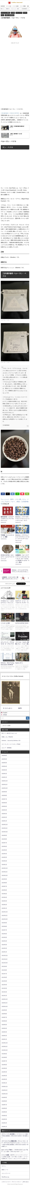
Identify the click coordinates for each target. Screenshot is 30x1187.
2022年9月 (4, 922)
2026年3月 (4, 769)
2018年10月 (5, 1093)
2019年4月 (4, 1071)
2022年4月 (4, 941)
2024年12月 (5, 824)
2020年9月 (4, 1010)
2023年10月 (5, 875)
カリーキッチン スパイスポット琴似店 (11, 744)
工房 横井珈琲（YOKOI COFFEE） (10, 113)
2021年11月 (4, 959)
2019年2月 (4, 1079)
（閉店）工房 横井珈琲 (9, 15)
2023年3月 (4, 900)
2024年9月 (4, 835)
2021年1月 (4, 995)
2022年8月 (4, 926)
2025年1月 (4, 820)
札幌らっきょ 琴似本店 (7, 736)
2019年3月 (4, 1075)
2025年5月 (4, 806)
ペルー (2, 15)
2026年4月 (4, 766)
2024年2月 (4, 860)
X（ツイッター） (8, 708)
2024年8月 (4, 839)
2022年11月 (4, 915)
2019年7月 (4, 1061)
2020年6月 (4, 1021)
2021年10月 (5, 962)
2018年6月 (4, 1108)
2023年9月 (4, 879)
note (20, 708)
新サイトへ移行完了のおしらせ (9, 733)
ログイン (4, 1166)
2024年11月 (4, 828)
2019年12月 (5, 1042)
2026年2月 (4, 773)
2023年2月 (4, 904)
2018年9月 (4, 1097)
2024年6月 (4, 846)
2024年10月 (5, 831)
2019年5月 (4, 1068)
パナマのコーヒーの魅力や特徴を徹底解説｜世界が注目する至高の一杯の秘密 (14, 1144)
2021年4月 (4, 984)
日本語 (5, 714)
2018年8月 (4, 1101)
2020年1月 (4, 1039)
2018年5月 (4, 1111)
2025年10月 (5, 788)
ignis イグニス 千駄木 (6, 1149)
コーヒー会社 (8, 6)
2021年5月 (4, 981)
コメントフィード (6, 1173)
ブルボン (25, 12)
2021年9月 (4, 966)
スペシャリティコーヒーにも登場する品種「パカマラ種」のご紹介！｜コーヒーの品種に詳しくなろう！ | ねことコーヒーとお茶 (14, 1156)
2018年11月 (4, 1090)
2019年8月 (4, 1057)
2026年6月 (4, 759)
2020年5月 (4, 1024)
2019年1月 (4, 1082)
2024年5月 (4, 850)
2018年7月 (4, 1104)
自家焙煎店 (3, 6)
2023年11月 (4, 871)
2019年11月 (4, 1046)
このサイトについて (6, 1181)
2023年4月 (4, 897)
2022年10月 (5, 919)
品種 (28, 6)
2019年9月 (4, 1053)
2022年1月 (4, 951)
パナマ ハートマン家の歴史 (8, 1134)
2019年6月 (4, 1064)
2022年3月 (4, 944)
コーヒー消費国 (23, 6)
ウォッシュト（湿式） (5, 12)
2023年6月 (4, 890)
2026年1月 (4, 777)
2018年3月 (4, 1119)
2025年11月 (4, 784)
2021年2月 (4, 991)
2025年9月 (4, 791)
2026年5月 (4, 762)
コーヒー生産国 (15, 6)
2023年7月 (4, 886)
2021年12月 (5, 955)
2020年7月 (4, 1017)
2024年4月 (4, 853)
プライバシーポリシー (17, 1181)
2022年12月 (5, 911)
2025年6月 (4, 802)
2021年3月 (4, 988)
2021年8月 (4, 970)
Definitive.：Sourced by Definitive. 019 (11, 740)
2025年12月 (5, 780)
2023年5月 (4, 893)
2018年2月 (4, 1122)
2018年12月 (5, 1086)
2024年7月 (4, 842)
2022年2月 (4, 948)
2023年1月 (4, 908)
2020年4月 (4, 1028)
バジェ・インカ (19, 12)
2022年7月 (4, 930)
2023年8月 (4, 882)
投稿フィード (5, 1169)
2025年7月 (4, 799)
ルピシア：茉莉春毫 (6, 747)
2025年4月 (4, 810)
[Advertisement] (15, 60)
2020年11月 (4, 1002)
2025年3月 (4, 813)
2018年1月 (4, 1126)
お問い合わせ (26, 1181)
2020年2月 (4, 1035)
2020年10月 (5, 1006)
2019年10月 (5, 1050)
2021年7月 (4, 973)
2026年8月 (4, 755)
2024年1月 (4, 864)
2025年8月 (4, 795)
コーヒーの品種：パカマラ (7, 1154)
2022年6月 (4, 933)
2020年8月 (4, 1013)
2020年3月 (4, 1031)
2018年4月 (4, 1115)
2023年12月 (5, 868)
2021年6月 (4, 977)
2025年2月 (4, 817)
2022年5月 (4, 937)
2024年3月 (4, 857)
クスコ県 (13, 12)
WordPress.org (5, 1176)
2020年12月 (5, 999)
